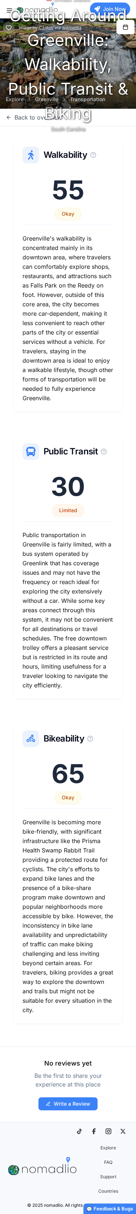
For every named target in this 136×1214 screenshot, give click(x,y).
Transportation (87, 99)
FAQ (108, 1162)
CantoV (46, 27)
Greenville (46, 99)
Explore (15, 99)
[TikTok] (79, 1131)
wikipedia (72, 27)
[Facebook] (93, 1131)
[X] (123, 1131)
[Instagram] (108, 1131)
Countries (108, 1191)
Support (108, 1176)
